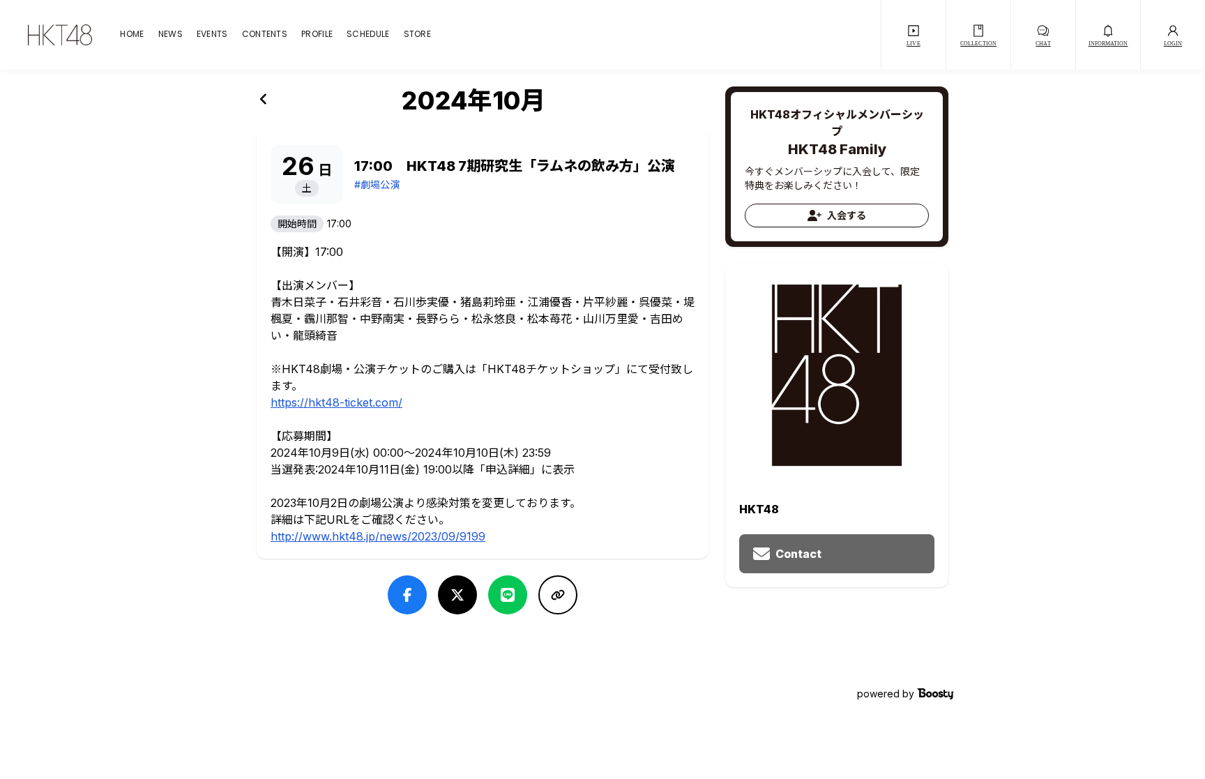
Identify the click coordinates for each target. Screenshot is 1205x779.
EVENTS (212, 35)
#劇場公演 (377, 184)
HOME (132, 35)
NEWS (170, 35)
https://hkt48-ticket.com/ (336, 402)
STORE (418, 35)
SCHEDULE (368, 35)
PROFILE (317, 35)
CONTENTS (264, 35)
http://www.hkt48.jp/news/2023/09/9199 (378, 536)
